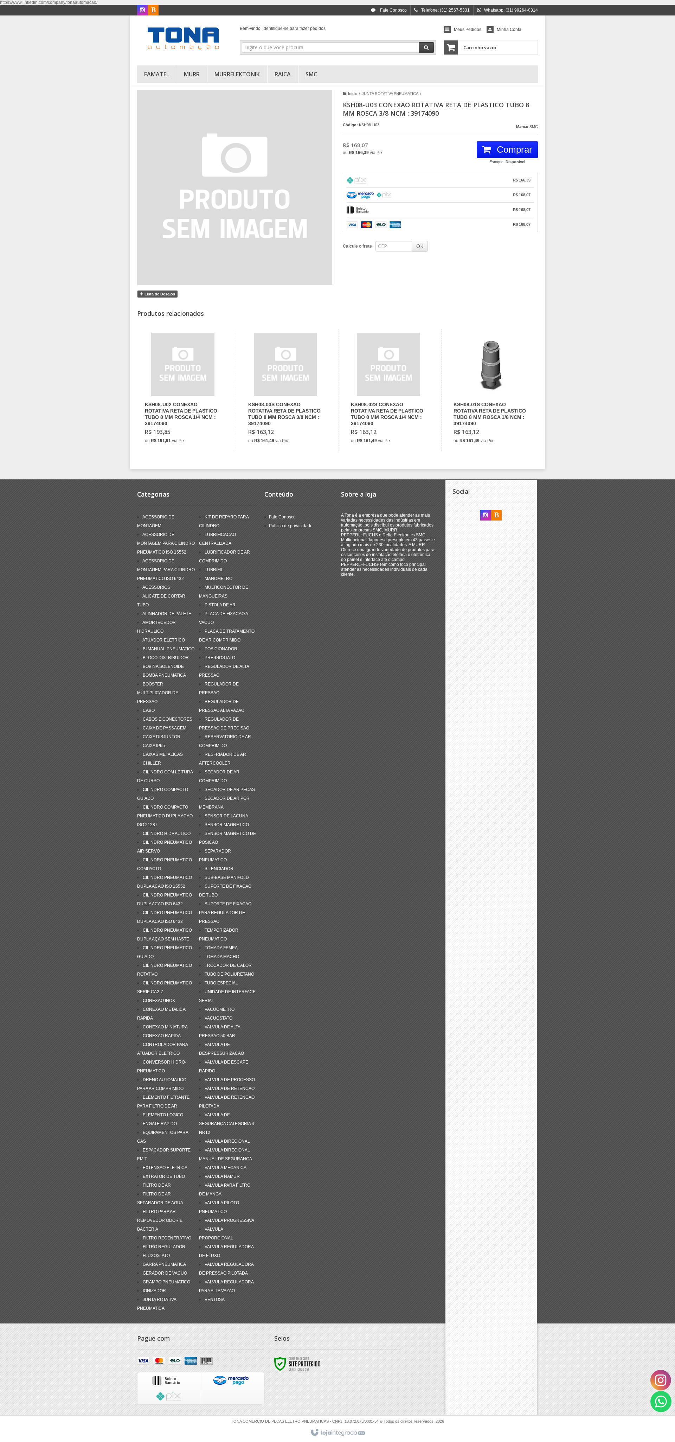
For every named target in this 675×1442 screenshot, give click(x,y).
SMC (533, 127)
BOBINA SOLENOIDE (163, 666)
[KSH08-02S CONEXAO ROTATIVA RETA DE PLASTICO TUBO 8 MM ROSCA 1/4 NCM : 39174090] (388, 390)
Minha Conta (509, 29)
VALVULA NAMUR (222, 1176)
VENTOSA (215, 1299)
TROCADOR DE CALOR (228, 965)
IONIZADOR (154, 1290)
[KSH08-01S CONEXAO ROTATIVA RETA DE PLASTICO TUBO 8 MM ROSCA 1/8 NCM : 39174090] (491, 390)
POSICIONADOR (221, 648)
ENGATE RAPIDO (160, 1123)
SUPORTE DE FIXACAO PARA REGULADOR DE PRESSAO (225, 912)
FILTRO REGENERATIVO (167, 1238)
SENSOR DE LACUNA (226, 815)
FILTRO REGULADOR (164, 1246)
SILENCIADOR (219, 868)
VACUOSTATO (218, 1018)
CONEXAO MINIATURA (165, 1027)
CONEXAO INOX (159, 1000)
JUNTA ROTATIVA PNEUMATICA (390, 93)
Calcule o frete (357, 246)
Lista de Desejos (159, 294)
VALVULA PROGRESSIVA (229, 1220)
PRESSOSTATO (220, 657)
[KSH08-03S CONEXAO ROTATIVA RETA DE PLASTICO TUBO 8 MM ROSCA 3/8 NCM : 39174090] (285, 390)
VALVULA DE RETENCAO (230, 1088)
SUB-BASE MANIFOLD (227, 877)
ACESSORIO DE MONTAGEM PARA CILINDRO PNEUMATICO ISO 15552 (166, 543)
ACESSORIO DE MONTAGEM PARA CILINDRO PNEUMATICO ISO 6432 (166, 570)
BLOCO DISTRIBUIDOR (166, 657)
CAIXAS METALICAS (163, 754)
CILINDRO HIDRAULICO (167, 833)
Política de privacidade (291, 525)
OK (419, 246)
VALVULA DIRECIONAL (227, 1141)
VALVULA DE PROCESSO (230, 1079)
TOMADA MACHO (222, 956)
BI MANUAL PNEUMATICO (168, 648)
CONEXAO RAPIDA (162, 1035)
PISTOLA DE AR (220, 604)
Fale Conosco (393, 10)
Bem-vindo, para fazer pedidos (283, 28)
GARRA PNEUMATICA (164, 1264)
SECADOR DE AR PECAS (230, 789)
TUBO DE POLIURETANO (229, 974)
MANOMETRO (218, 578)
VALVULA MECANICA (225, 1167)
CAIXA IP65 (154, 745)
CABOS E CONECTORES (167, 719)
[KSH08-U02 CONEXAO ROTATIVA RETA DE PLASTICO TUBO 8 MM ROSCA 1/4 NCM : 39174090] (182, 390)
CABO (149, 710)
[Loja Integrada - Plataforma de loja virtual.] (338, 1433)
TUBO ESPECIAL (221, 983)
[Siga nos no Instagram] (142, 10)
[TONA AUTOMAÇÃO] (183, 38)
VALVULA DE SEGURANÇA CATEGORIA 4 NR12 (226, 1123)
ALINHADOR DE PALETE (166, 613)
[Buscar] (426, 47)
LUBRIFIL (214, 569)
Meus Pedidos (467, 29)
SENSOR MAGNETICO (227, 824)
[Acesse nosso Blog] (153, 10)
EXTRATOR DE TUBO (164, 1176)
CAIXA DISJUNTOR (161, 736)
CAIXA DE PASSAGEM (164, 728)
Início (352, 93)
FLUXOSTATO (156, 1255)
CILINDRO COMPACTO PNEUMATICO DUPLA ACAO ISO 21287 (165, 816)
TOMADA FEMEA (221, 947)
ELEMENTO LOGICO (163, 1114)
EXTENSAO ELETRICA (165, 1167)
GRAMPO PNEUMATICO (166, 1282)
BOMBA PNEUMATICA (164, 675)
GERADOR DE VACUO (165, 1273)
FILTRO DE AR (157, 1185)
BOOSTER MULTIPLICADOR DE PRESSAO (157, 693)
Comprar (513, 149)
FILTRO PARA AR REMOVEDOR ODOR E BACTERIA (159, 1220)
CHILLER (152, 763)
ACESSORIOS (156, 587)
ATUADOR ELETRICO (163, 640)
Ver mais (187, 418)
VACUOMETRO (219, 1009)
